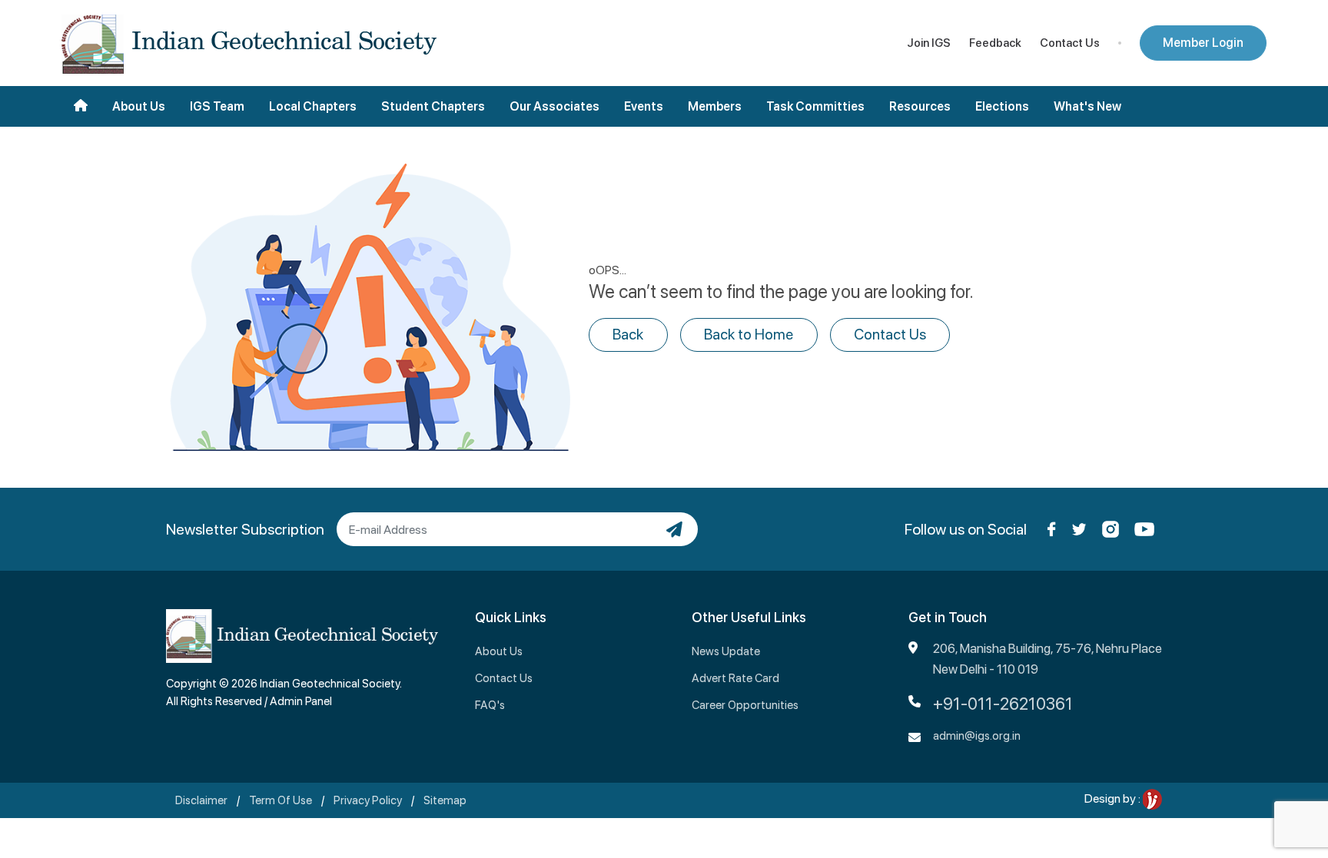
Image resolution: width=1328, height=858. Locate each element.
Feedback (995, 43)
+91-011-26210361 (1003, 704)
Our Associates (554, 106)
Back (628, 334)
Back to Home (748, 334)
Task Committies (815, 106)
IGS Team (217, 106)
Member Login (1203, 42)
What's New (1087, 106)
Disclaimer (201, 800)
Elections (1002, 106)
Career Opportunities (745, 705)
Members (715, 106)
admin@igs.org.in (977, 736)
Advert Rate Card (735, 678)
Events (643, 106)
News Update (726, 651)
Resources (920, 106)
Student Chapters (433, 106)
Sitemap (444, 800)
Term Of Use (280, 800)
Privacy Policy (368, 800)
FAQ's (490, 705)
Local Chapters (313, 106)
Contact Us (1070, 43)
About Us (138, 106)
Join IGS (929, 43)
